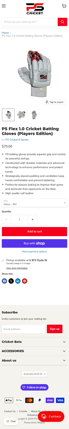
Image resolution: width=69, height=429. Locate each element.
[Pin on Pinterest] (24, 281)
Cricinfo (23, 411)
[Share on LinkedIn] (18, 281)
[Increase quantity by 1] (32, 219)
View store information (17, 268)
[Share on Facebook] (4, 281)
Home (5, 32)
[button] (8, 115)
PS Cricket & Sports (16, 139)
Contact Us (9, 411)
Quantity (6, 211)
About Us (36, 411)
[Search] (62, 22)
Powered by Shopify (34, 422)
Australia (33, 374)
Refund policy (34, 415)
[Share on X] (11, 281)
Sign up (55, 329)
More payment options (34, 251)
